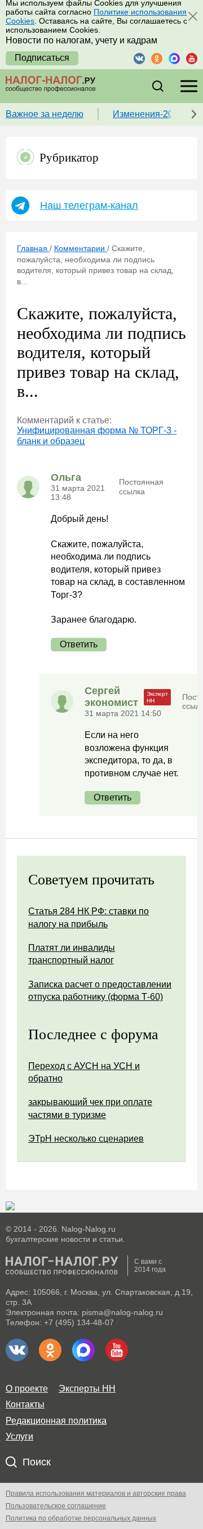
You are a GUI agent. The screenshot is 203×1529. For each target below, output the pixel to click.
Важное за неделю (44, 114)
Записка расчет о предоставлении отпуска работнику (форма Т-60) (99, 991)
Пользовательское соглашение (56, 1506)
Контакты (25, 1404)
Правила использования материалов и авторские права (96, 1493)
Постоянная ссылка (141, 486)
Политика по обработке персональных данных (81, 1518)
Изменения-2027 (148, 114)
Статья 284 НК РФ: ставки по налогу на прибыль (88, 917)
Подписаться (42, 57)
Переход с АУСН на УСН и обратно (84, 1072)
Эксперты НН (87, 1388)
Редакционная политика (56, 1420)
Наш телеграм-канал (89, 205)
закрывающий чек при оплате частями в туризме (90, 1108)
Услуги (19, 1436)
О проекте (27, 1388)
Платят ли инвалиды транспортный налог (71, 954)
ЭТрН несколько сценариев (86, 1138)
